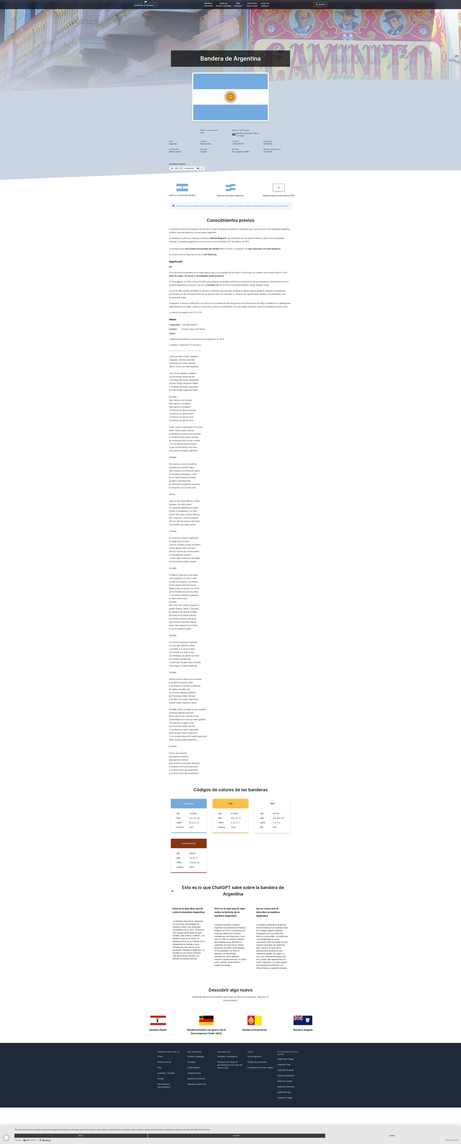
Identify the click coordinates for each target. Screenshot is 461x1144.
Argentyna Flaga (284, 1081)
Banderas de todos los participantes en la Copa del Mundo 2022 (229, 1065)
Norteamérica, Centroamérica (164, 1085)
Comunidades (194, 1067)
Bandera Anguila (303, 1029)
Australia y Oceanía (166, 1073)
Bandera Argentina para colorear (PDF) (279, 195)
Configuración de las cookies (260, 1067)
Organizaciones (194, 1073)
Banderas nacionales (208, 4)
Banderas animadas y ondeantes (230, 195)
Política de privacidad (257, 1062)
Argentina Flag (283, 1064)
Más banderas (238, 4)
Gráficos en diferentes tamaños (182, 195)
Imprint (447, 1140)
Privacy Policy (455, 1140)
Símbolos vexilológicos (227, 1056)
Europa (161, 1078)
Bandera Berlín (158, 1029)
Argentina (173, 144)
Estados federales (196, 1056)
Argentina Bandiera (285, 1075)
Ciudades (192, 1062)
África (160, 1056)
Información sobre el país (252, 4)
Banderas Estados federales (223, 4)
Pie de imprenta (254, 1056)
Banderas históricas (196, 1078)
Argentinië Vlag (284, 1092)
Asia (159, 1067)
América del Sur (164, 1062)
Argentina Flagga (284, 1097)
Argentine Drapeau (285, 1070)
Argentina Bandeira (285, 1086)
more (392, 1136)
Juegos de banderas (264, 4)
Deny (80, 1136)
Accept (236, 1136)
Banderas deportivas (197, 1084)
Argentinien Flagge (285, 1059)
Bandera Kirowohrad (255, 1029)
